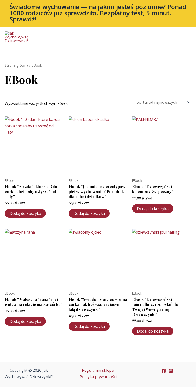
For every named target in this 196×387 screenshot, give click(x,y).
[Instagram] (171, 371)
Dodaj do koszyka (25, 213)
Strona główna (16, 65)
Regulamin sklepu (98, 370)
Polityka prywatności (98, 376)
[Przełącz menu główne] (186, 37)
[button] (98, 13)
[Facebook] (164, 371)
